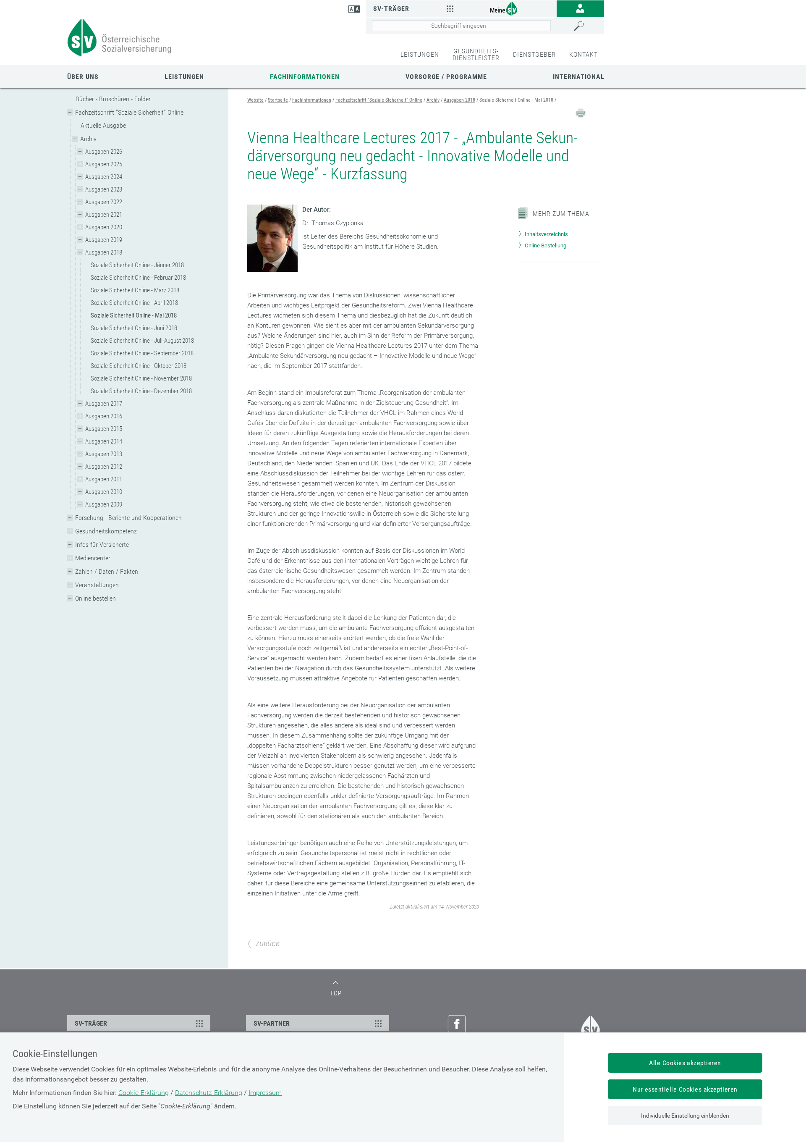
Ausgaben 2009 (103, 504)
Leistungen (184, 77)
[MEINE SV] (508, 8)
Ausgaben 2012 (103, 466)
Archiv (88, 139)
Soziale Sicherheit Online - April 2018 (134, 303)
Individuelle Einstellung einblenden (685, 1115)
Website (255, 100)
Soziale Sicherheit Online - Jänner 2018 (137, 265)
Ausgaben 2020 (103, 227)
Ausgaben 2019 (103, 240)
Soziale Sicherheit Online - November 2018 (141, 378)
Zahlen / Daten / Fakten (106, 571)
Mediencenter (92, 558)
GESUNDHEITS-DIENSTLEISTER (476, 54)
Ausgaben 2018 (103, 252)
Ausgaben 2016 (103, 416)
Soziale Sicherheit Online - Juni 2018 (134, 328)
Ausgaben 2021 (103, 214)
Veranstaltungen (97, 585)
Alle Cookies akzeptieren (685, 1063)
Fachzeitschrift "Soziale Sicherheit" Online (129, 112)
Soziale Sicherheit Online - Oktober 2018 (138, 366)
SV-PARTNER (272, 1023)
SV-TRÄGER (91, 1023)
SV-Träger (391, 9)
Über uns (83, 77)
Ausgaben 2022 (103, 202)
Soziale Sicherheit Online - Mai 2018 (134, 315)
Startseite (278, 100)
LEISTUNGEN (419, 54)
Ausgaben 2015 (103, 429)
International (578, 77)
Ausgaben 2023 (103, 189)
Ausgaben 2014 (103, 441)
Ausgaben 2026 (103, 151)
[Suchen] (587, 26)
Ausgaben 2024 (103, 177)
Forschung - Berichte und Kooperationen (128, 518)
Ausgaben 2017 (103, 403)
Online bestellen (95, 598)
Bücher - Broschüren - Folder (113, 99)
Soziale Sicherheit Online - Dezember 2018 (141, 391)
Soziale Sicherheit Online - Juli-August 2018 (142, 340)
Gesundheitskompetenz (106, 531)
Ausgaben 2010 (103, 492)
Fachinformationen (305, 77)
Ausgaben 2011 (103, 479)
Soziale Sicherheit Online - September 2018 (142, 353)
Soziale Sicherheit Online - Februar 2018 (138, 277)
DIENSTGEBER (534, 54)
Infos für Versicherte (102, 545)
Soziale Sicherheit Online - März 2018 (135, 290)
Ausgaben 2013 (103, 454)
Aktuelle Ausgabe (103, 125)
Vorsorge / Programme (446, 77)
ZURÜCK (268, 944)
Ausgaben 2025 (103, 164)
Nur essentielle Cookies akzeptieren (685, 1089)
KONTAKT (583, 54)
